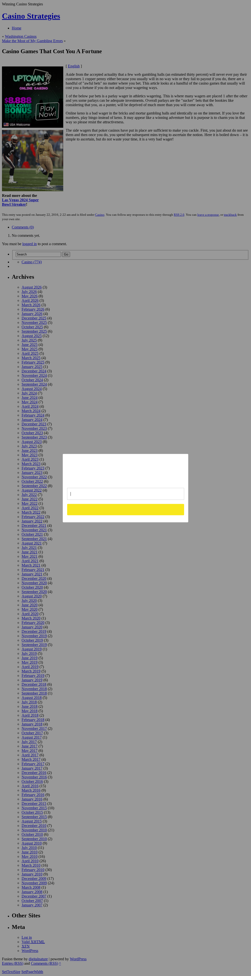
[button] (125, 469)
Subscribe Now (125, 509)
